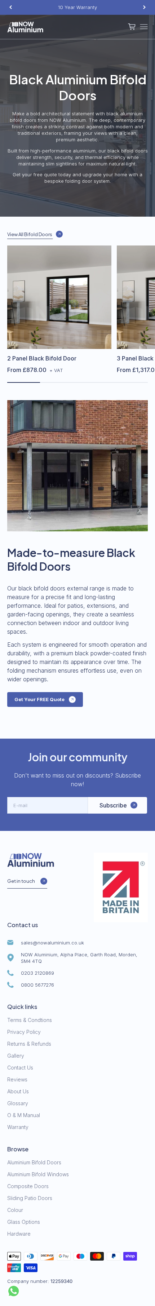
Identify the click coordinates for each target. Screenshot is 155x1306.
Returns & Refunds (29, 1044)
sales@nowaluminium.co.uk (52, 943)
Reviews (17, 1079)
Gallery (15, 1056)
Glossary (17, 1103)
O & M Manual (23, 1115)
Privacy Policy (24, 1032)
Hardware (19, 1234)
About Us (18, 1091)
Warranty (17, 1127)
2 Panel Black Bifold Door (41, 358)
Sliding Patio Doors (29, 1198)
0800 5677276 (37, 985)
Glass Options (23, 1222)
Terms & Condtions (29, 1020)
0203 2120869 (37, 973)
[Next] (144, 7)
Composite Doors (28, 1186)
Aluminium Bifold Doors (34, 1162)
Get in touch (21, 881)
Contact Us (20, 1067)
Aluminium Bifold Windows (38, 1174)
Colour (15, 1210)
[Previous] (10, 7)
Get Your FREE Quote (39, 699)
